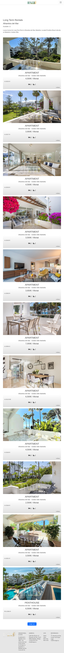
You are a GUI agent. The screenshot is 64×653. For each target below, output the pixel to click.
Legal (52, 639)
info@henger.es (32, 642)
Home (44, 635)
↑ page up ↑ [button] (32, 624)
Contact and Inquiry (55, 637)
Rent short (45, 640)
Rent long (45, 638)
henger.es (56, 640)
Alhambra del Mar (56, 635)
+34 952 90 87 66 (33, 640)
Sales (44, 637)
